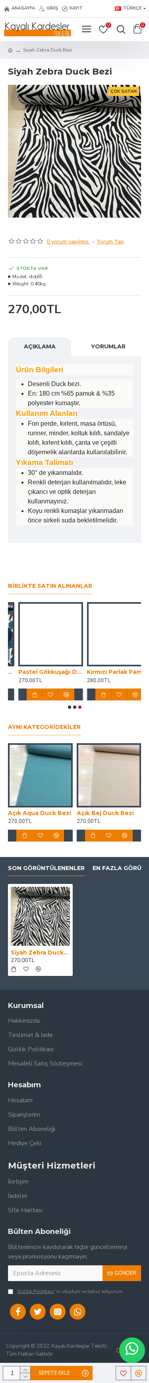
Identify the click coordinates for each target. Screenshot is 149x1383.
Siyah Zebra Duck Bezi (40, 952)
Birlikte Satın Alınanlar (50, 586)
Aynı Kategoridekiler (44, 727)
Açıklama (40, 346)
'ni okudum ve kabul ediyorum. (70, 1291)
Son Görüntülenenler (46, 868)
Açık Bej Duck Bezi (105, 813)
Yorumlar (108, 346)
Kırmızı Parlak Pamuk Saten (109, 671)
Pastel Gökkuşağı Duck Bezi (40, 671)
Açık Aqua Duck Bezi (39, 813)
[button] (69, 707)
